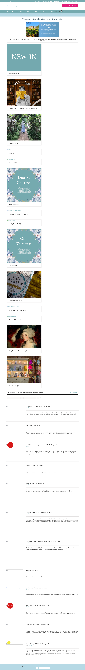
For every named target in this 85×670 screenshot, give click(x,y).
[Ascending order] (22, 398)
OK (37, 668)
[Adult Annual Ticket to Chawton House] (13, 588)
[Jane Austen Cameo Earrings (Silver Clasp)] (14, 605)
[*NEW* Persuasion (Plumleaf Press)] (14, 483)
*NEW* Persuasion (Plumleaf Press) (35, 483)
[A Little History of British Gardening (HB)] (14, 644)
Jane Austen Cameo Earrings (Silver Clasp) (37, 605)
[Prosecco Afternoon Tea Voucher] (14, 465)
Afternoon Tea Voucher (32, 570)
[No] (83, 667)
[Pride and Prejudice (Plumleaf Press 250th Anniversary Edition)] (14, 541)
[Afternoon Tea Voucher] (14, 570)
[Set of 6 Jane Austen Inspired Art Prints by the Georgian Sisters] (14, 444)
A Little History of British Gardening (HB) (37, 644)
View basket (74, 392)
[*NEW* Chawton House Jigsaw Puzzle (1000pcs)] (14, 624)
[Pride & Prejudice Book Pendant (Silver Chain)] (14, 406)
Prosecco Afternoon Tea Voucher (34, 465)
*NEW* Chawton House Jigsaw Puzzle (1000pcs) (39, 625)
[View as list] (40, 398)
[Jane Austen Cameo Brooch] (14, 425)
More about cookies (44, 668)
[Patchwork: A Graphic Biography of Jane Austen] (14, 512)
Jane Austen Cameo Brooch (33, 425)
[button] (64, 11)
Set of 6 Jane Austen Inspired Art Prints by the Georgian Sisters (43, 445)
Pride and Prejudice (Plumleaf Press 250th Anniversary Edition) (43, 541)
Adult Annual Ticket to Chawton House (36, 588)
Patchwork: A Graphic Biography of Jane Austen (39, 512)
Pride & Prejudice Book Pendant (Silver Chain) (38, 406)
